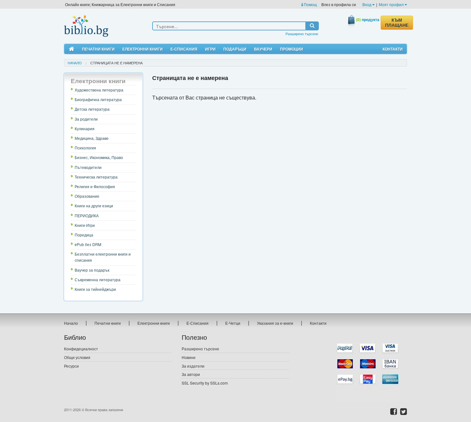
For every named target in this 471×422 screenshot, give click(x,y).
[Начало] (71, 49)
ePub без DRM (88, 244)
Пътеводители (88, 167)
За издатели (193, 366)
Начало (75, 62)
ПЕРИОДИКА (87, 215)
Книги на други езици (94, 205)
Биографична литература (98, 99)
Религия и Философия (95, 186)
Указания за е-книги (275, 323)
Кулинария (85, 128)
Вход (367, 4)
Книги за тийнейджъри (95, 289)
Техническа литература (96, 176)
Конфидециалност (81, 348)
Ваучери (263, 49)
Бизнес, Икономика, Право (99, 157)
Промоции (291, 49)
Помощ (310, 4)
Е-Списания (183, 49)
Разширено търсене (301, 33)
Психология (85, 147)
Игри (210, 49)
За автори (191, 374)
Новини (188, 357)
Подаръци (234, 49)
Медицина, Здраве (92, 138)
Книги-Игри (85, 225)
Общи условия (77, 357)
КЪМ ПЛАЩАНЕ (397, 23)
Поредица (84, 234)
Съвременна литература (97, 279)
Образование (87, 196)
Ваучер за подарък (92, 270)
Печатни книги (98, 49)
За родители (86, 119)
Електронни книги (142, 49)
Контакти (393, 49)
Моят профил (392, 4)
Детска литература (92, 109)
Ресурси (71, 366)
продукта (367, 19)
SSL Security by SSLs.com (205, 383)
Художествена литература (99, 89)
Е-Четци (232, 323)
